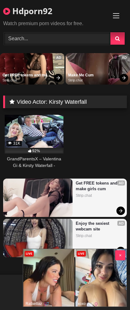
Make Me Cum (81, 75)
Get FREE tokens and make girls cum (28, 75)
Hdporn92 (31, 11)
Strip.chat (10, 80)
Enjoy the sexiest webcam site (93, 226)
